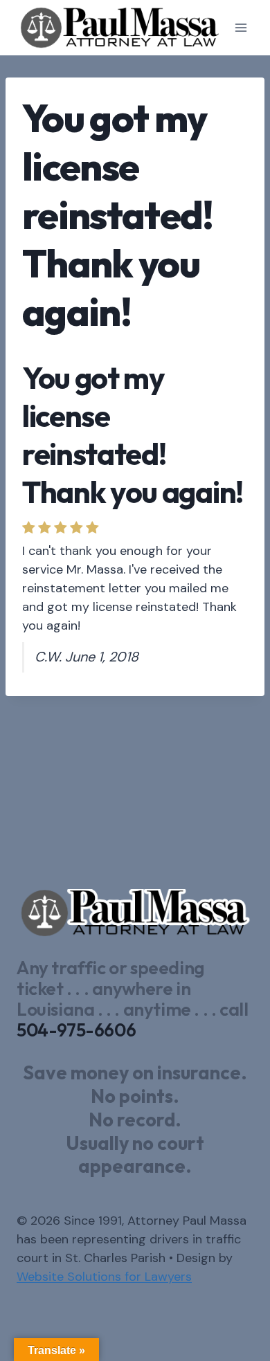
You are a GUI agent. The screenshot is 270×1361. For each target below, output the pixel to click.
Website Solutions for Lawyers (104, 1276)
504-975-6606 (76, 1030)
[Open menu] (240, 27)
